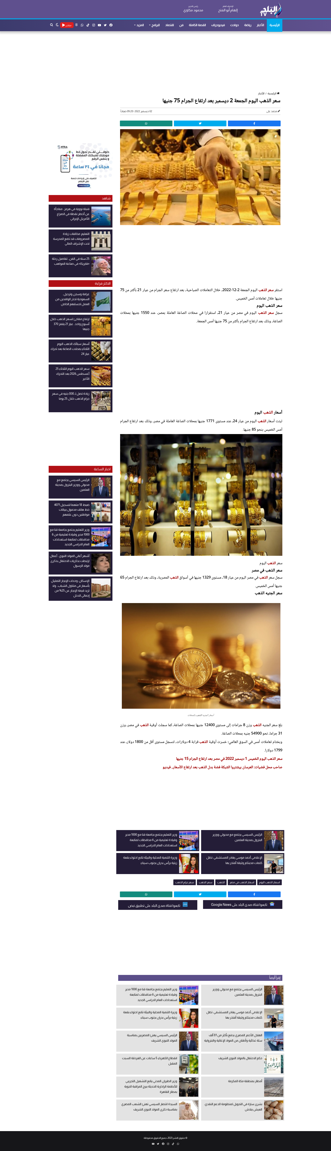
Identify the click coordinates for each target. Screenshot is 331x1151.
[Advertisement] (167, 62)
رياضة (247, 25)
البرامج (156, 25)
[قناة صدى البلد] (271, 9)
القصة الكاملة (197, 25)
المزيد (140, 25)
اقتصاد (169, 25)
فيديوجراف (218, 25)
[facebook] (254, 123)
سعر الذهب (266, 290)
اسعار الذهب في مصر (242, 882)
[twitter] (200, 123)
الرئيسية (275, 25)
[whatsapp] (146, 123)
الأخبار (260, 25)
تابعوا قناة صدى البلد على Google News (239, 905)
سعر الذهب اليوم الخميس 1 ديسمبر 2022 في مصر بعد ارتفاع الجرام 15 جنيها (228, 759)
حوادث (234, 25)
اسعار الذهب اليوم (269, 882)
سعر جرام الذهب (184, 882)
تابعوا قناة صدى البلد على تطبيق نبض (154, 906)
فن (181, 25)
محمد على (271, 111)
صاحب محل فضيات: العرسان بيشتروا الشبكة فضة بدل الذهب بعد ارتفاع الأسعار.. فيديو (222, 767)
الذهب (268, 412)
